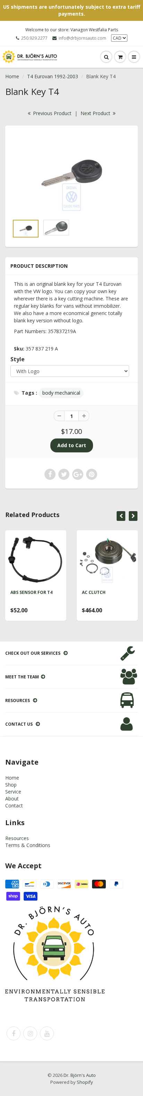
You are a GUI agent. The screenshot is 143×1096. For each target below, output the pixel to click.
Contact (14, 805)
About (12, 798)
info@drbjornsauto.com (82, 38)
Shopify (85, 1082)
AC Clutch (94, 592)
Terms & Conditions (27, 845)
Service (13, 791)
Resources (17, 838)
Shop (11, 784)
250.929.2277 (34, 38)
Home (12, 76)
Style (17, 359)
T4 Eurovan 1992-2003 (52, 76)
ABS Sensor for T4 (31, 592)
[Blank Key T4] (71, 174)
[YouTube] (47, 1033)
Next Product (96, 113)
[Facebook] (13, 1033)
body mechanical (61, 392)
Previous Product (52, 113)
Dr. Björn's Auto (80, 1075)
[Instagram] (30, 1033)
